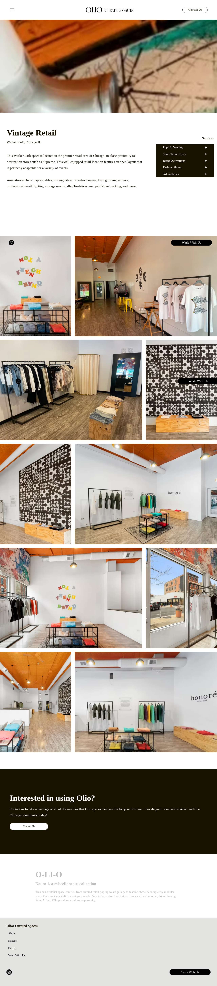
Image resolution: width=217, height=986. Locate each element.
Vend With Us (16, 955)
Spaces (12, 940)
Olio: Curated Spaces (22, 926)
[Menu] (12, 9)
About (12, 933)
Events (12, 948)
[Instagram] (9, 972)
